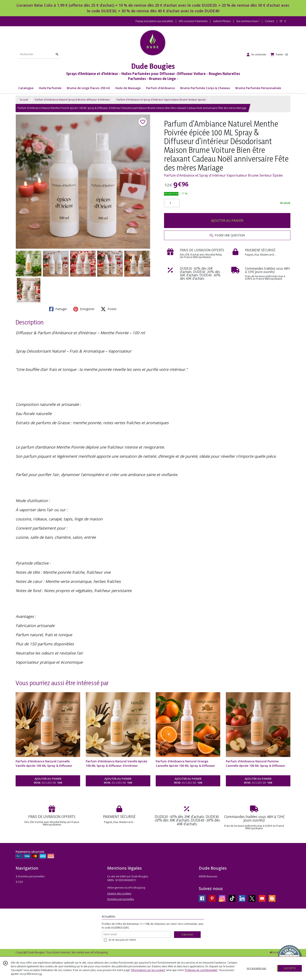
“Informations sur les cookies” (148, 970)
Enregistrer (87, 309)
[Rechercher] (57, 54)
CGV (20, 882)
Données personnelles (31, 876)
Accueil (24, 99)
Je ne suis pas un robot (122, 939)
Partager (61, 309)
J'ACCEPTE (290, 968)
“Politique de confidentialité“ (201, 970)
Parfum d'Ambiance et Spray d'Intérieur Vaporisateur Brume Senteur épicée (161, 99)
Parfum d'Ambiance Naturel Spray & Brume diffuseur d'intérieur (72, 99)
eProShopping (99, 952)
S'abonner (187, 934)
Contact (269, 21)
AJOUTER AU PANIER (227, 220)
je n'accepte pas (256, 968)
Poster (112, 309)
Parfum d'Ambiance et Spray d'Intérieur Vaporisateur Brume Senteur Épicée (223, 175)
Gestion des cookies (119, 893)
